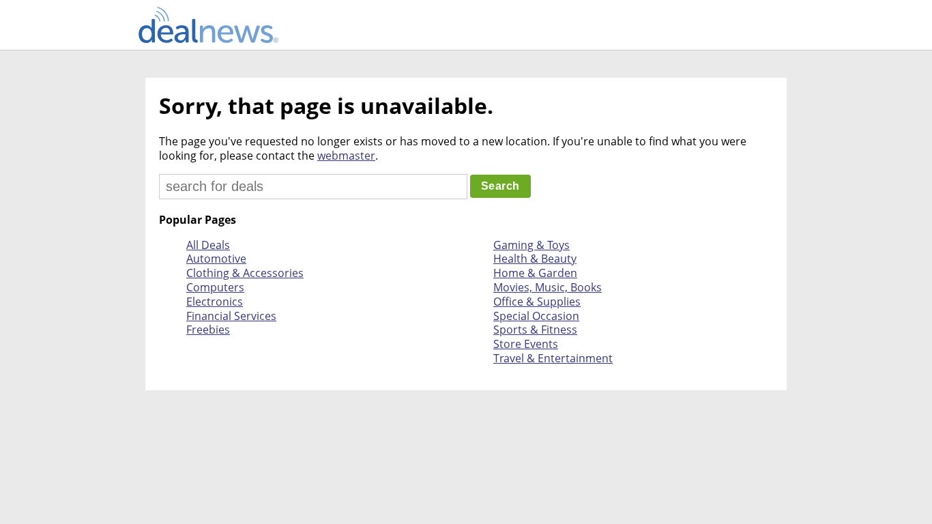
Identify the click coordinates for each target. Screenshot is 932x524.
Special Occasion (536, 315)
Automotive (216, 258)
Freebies (208, 329)
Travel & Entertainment (553, 358)
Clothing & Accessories (245, 272)
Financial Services (231, 315)
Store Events (525, 343)
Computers (215, 287)
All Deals (208, 244)
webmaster (346, 155)
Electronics (214, 301)
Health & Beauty (535, 258)
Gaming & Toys (531, 244)
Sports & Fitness (535, 329)
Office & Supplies (537, 301)
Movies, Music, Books (547, 287)
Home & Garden (535, 272)
